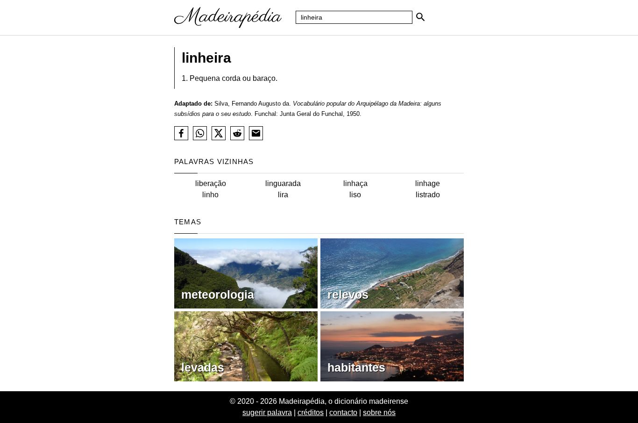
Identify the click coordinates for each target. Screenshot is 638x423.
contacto (343, 412)
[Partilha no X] (219, 133)
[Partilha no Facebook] (181, 133)
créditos (311, 412)
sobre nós (379, 412)
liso (355, 195)
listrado (428, 195)
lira (283, 195)
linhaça (355, 183)
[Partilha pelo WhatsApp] (200, 133)
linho (210, 195)
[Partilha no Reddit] (237, 133)
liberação (210, 183)
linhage (427, 183)
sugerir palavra (267, 412)
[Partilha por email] (256, 133)
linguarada (283, 183)
